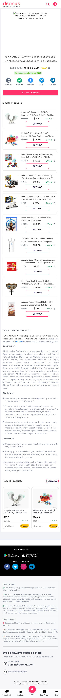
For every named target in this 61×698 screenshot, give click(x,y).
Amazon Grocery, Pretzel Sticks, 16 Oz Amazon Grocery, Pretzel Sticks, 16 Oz (36, 303)
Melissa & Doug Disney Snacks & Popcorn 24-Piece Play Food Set (43, 513)
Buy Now (37, 124)
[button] (54, 510)
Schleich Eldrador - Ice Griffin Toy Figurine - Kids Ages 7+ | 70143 (15, 513)
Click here (18, 342)
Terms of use (32, 684)
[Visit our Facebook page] (7, 566)
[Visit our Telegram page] (31, 566)
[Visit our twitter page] (15, 566)
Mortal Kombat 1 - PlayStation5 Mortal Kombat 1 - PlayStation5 (36, 219)
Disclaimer (42, 684)
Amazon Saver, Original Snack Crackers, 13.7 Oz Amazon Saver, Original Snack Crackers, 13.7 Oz (38, 261)
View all (52, 481)
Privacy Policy (19, 684)
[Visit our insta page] (23, 566)
